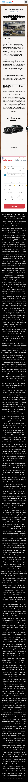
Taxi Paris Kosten (14, 324)
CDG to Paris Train (12, 221)
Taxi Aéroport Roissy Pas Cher (16, 637)
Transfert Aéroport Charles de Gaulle (12, 390)
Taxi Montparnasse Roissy (15, 646)
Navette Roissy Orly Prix (15, 743)
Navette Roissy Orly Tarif (15, 604)
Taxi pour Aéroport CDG (8, 691)
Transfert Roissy (11, 703)
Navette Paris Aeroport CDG (15, 595)
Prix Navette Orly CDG (8, 395)
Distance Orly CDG (8, 284)
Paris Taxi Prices (12, 371)
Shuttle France (12, 282)
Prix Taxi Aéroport (11, 447)
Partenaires (11, 778)
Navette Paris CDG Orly (8, 418)
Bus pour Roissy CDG (8, 402)
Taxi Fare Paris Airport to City (16, 360)
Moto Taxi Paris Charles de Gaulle (11, 736)
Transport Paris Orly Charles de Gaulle (13, 423)
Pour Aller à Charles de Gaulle (17, 242)
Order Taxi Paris (7, 524)
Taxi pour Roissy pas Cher (18, 679)
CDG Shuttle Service (13, 545)
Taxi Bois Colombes (8, 458)
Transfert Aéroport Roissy (13, 667)
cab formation (19, 778)
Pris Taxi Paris (8, 432)
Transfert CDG (12, 651)
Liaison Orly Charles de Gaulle (16, 393)
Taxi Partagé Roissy (8, 663)
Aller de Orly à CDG (12, 240)
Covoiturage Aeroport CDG (9, 602)
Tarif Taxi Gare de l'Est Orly (18, 670)
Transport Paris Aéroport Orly (16, 562)
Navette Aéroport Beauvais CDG (15, 456)
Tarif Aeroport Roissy (8, 425)
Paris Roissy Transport (15, 338)
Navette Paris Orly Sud (10, 505)
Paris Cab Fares (20, 275)
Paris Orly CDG (21, 282)
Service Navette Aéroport (17, 421)
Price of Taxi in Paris (18, 430)
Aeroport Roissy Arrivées (10, 277)
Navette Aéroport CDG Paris (11, 564)
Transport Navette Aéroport (10, 533)
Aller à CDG (20, 289)
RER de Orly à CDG (7, 273)
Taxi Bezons (13, 613)
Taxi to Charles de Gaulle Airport (15, 642)
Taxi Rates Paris (6, 346)
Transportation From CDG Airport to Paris (13, 745)
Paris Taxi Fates (6, 336)
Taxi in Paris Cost (12, 428)
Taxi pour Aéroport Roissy (10, 665)
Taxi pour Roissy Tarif (15, 677)
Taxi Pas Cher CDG (19, 672)
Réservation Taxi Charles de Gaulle (12, 682)
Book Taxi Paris (21, 566)
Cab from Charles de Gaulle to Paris (15, 449)
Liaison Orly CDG (20, 465)
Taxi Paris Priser (21, 442)
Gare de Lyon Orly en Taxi (13, 698)
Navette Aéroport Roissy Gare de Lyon (13, 552)
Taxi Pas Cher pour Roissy (10, 674)
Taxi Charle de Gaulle (13, 632)
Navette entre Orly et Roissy (10, 444)
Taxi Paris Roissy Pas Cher (14, 719)
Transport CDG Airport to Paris (16, 750)
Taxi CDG (9, 526)
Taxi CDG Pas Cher (8, 672)
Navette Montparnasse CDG (14, 369)
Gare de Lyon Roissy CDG (14, 296)
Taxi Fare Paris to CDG (13, 494)
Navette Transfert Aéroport (15, 498)
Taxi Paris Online (19, 663)
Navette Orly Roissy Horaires (16, 334)
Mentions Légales (17, 175)
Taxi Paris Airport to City (15, 576)
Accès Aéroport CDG (17, 322)
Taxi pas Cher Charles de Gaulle (16, 689)
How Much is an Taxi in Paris (17, 400)
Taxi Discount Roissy (13, 710)
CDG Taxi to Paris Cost (15, 440)
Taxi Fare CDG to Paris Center (14, 385)
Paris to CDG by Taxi (16, 510)
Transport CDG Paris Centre (17, 599)
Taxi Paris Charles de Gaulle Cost (12, 470)
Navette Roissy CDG (19, 550)
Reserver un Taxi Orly (12, 714)
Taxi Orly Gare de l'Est (13, 618)
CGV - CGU (9, 175)
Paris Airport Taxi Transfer (15, 508)
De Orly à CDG (20, 468)
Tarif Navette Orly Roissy (18, 503)
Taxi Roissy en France (12, 627)
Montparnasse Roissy (14, 287)
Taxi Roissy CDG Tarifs (19, 526)
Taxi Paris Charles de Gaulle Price (11, 451)
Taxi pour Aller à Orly (13, 731)
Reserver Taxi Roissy (8, 644)
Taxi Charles (21, 291)
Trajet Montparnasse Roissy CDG (16, 270)
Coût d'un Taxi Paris (13, 541)
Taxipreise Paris (12, 313)
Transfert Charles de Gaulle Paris (16, 557)
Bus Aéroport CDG (8, 294)
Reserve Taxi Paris (10, 571)
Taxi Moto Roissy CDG (9, 468)
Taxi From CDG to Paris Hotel (14, 764)
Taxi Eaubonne (20, 522)
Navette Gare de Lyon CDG (17, 416)
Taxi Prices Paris (13, 435)
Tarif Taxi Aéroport (18, 484)
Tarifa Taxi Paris (10, 364)
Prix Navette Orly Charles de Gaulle (14, 529)
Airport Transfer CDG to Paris (14, 757)
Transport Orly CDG (7, 639)
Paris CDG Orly (12, 233)
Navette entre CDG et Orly (15, 501)
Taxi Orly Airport (11, 630)
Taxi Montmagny (16, 609)
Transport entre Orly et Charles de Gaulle (13, 531)
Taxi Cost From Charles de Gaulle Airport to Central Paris (14, 766)
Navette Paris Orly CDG (9, 407)
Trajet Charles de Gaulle (14, 266)
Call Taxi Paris (14, 538)
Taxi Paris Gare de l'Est (18, 660)
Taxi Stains (16, 491)
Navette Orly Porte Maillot (9, 291)
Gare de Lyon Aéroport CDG (11, 244)
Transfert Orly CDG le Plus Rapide (12, 597)
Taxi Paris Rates (13, 437)
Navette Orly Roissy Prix (13, 519)
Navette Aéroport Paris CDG (11, 559)
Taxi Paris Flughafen (16, 583)
